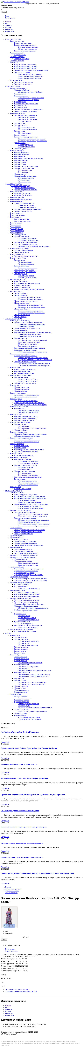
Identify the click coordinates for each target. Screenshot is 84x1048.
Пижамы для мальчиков (27, 278)
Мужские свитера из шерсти (29, 588)
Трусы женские (19, 479)
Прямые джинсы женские (28, 344)
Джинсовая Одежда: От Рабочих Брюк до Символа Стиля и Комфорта (29, 748)
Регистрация (10, 18)
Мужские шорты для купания (25, 631)
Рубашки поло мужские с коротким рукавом (30, 579)
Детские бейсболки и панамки (25, 115)
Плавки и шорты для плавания (21, 629)
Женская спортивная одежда (20, 354)
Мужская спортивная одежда (20, 510)
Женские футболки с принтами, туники (29, 450)
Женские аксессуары (17, 150)
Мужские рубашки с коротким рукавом (28, 569)
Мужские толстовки (17, 590)
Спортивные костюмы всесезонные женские (35, 360)
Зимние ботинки (24, 698)
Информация (10, 949)
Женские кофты (15, 385)
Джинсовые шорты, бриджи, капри (27, 328)
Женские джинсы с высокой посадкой (32, 340)
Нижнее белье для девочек (24, 270)
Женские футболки (17, 444)
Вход (7, 16)
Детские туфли (19, 653)
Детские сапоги (20, 651)
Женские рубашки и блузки (20, 422)
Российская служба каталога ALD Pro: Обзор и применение (24, 778)
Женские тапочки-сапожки (28, 47)
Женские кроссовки (21, 665)
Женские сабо (19, 678)
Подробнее (5, 742)
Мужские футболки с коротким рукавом (33, 608)
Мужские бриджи (20, 559)
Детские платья (15, 227)
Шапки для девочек (25, 145)
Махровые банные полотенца (25, 64)
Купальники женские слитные (25, 397)
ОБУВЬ (8, 633)
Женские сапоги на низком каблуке (31, 684)
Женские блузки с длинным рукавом (32, 428)
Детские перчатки (20, 125)
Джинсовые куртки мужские (25, 541)
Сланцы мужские (20, 713)
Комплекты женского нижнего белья (27, 477)
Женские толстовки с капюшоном (26, 442)
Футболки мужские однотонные (26, 610)
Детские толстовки (17, 231)
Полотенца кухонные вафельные (30, 76)
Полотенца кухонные (22, 72)
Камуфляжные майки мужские (29, 506)
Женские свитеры (20, 391)
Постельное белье (16, 80)
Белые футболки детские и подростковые (33, 246)
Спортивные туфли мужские (29, 717)
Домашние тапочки (17, 41)
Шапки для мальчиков (26, 147)
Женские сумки (24, 172)
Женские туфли (20, 688)
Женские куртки (16, 399)
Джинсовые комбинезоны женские (31, 324)
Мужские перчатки (21, 96)
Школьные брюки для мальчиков (30, 299)
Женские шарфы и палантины (25, 176)
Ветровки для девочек (22, 193)
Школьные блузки (21, 293)
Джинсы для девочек (26, 205)
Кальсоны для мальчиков (27, 268)
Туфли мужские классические (29, 719)
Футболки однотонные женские (26, 451)
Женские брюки (16, 367)
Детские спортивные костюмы (25, 190)
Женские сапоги (20, 680)
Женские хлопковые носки (28, 412)
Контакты (9, 29)
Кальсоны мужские (25, 623)
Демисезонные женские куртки (26, 401)
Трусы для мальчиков (26, 264)
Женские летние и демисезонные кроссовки (34, 670)
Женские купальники (18, 393)
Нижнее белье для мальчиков (25, 272)
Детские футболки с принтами (25, 242)
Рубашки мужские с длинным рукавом (28, 575)
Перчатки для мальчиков (27, 129)
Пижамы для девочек (26, 276)
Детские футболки (16, 233)
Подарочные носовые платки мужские (28, 109)
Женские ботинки (20, 661)
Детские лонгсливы (21, 236)
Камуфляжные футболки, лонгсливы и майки (31, 504)
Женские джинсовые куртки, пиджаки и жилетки (32, 332)
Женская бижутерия (21, 152)
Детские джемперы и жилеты (21, 199)
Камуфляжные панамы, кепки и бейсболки (30, 498)
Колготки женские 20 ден (28, 379)
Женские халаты (20, 55)
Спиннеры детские (21, 149)
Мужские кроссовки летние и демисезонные (35, 708)
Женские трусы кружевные (28, 483)
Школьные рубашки (21, 309)
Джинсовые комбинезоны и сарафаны (28, 322)
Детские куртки (15, 217)
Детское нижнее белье (18, 258)
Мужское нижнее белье (18, 612)
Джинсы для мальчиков (27, 207)
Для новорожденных (17, 279)
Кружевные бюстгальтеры (28, 461)
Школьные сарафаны (22, 315)
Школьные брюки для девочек (29, 297)
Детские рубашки (16, 229)
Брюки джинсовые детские (24, 203)
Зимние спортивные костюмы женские (33, 358)
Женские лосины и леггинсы (25, 383)
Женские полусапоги (22, 672)
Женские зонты (19, 156)
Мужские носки (20, 614)
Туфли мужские (20, 715)
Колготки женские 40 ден (28, 381)
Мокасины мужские (21, 700)
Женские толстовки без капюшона (27, 440)
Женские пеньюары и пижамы (25, 465)
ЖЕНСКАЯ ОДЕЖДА (13, 319)
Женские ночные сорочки (28, 475)
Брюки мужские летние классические (28, 532)
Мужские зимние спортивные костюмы (33, 514)
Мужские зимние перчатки (28, 100)
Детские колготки (16, 213)
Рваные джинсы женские (27, 346)
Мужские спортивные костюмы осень (32, 516)
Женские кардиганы (21, 389)
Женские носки (19, 408)
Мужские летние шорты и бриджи (22, 557)
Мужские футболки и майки (20, 598)
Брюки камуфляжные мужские (25, 494)
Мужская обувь (15, 694)
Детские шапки (19, 143)
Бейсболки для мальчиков (28, 119)
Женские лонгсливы (21, 446)
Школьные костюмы (21, 303)
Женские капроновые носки (28, 410)
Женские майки (20, 448)
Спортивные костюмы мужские (26, 512)
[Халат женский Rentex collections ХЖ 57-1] (9, 928)
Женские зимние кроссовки (28, 667)
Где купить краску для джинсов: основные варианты (22, 843)
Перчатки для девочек (26, 127)
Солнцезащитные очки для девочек (31, 139)
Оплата (8, 27)
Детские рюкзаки (20, 135)
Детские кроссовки (21, 639)
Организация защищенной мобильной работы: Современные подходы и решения (33, 795)
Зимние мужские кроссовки (28, 704)
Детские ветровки (16, 192)
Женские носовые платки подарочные (28, 158)
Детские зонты (19, 123)
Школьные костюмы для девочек (30, 305)
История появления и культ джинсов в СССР (19, 764)
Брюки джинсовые (21, 539)
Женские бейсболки (21, 154)
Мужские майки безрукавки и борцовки (29, 604)
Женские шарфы (24, 182)
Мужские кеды (24, 706)
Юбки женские (15, 487)
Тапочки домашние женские (24, 45)
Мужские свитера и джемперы (21, 582)
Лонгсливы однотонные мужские (26, 600)
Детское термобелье (21, 266)
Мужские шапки (20, 106)
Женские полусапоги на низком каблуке (33, 676)
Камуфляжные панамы (26, 500)
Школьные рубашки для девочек (30, 311)
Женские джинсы (20, 338)
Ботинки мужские (20, 696)
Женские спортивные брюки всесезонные (34, 364)
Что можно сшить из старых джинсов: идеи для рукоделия (24, 827)
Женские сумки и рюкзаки (24, 168)
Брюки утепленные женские (24, 369)
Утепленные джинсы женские (25, 350)
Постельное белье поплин (23, 82)
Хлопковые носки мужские (28, 620)
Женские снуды (24, 180)
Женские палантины (26, 178)
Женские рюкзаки (25, 170)
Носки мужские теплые (27, 618)
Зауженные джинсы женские (29, 342)
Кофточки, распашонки (23, 285)
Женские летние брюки (23, 371)
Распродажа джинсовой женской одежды (29, 348)
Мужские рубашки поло (19, 577)
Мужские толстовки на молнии (26, 592)
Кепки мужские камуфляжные (29, 502)
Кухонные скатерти (17, 61)
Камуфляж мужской (17, 493)
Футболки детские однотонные (25, 244)
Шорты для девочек (21, 252)
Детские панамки (24, 121)
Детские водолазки (17, 197)
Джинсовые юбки (20, 330)
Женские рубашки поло (18, 432)
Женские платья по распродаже (25, 416)
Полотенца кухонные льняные (29, 78)
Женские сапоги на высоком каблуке (32, 682)
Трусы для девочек (25, 262)
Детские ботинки (20, 637)
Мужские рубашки (17, 567)
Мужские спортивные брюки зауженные (33, 520)
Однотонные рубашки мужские (26, 571)
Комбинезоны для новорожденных (27, 283)
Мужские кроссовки (21, 702)
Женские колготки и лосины (20, 375)
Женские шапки (20, 174)
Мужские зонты (20, 94)
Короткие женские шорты (23, 455)
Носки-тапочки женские (27, 49)
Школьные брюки (20, 295)
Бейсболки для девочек (27, 117)
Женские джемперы (21, 387)
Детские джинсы (16, 201)
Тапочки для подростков (23, 43)
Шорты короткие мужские (28, 563)
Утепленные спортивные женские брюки (33, 365)
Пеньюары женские (25, 467)
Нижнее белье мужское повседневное (28, 625)
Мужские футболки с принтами (26, 606)
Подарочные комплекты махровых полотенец (31, 70)
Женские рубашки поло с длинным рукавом (30, 434)
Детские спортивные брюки (24, 188)
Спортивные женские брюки (25, 362)
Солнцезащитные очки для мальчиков (32, 141)
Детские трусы (19, 260)
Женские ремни (20, 164)
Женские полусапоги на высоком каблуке (34, 674)
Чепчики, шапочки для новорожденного (29, 289)
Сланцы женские (20, 692)
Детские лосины (16, 223)
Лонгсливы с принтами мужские (26, 602)
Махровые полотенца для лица (25, 66)
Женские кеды (23, 668)
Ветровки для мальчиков (23, 195)
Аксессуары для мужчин (19, 88)
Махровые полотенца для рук (25, 68)
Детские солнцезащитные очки (25, 137)
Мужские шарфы (20, 107)
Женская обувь (15, 655)
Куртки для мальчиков (22, 221)
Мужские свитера (20, 586)
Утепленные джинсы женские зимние (32, 352)
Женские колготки (21, 377)
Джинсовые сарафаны (26, 326)
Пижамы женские (25, 469)
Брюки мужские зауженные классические (29, 530)
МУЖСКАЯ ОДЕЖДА (13, 491)
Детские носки (15, 225)
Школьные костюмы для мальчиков (31, 307)
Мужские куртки (16, 547)
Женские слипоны (21, 686)
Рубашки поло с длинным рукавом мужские (30, 580)
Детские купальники (17, 215)
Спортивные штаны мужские (25, 518)
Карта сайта (9, 31)
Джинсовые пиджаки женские (29, 336)
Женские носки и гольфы (19, 407)
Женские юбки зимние (22, 489)
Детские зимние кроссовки (28, 641)
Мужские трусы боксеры (27, 627)
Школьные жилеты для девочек (26, 301)
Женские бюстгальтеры (22, 459)
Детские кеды (23, 643)
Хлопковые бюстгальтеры (28, 463)
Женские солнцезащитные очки (26, 166)
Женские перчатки (21, 160)
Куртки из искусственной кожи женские (29, 403)
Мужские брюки (16, 528)
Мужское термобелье (22, 622)
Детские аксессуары (17, 113)
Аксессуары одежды (12, 86)
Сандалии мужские (21, 710)
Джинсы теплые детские (23, 211)
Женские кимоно (24, 473)
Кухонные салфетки (17, 57)
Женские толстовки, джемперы (21, 438)
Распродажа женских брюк (24, 373)
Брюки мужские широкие (23, 534)
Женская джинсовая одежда (20, 321)
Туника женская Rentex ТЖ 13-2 (17, 989)
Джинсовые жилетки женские (29, 334)
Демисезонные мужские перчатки (31, 98)
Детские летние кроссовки (28, 645)
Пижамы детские (20, 274)
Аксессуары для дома (13, 39)
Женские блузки (20, 424)
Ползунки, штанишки (22, 287)
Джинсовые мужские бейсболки (30, 92)
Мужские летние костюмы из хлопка (23, 555)
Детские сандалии (21, 649)
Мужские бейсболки (21, 90)
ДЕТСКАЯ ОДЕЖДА (13, 184)
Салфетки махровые (21, 59)
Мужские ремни (20, 102)
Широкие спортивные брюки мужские (32, 526)
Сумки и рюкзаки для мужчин (25, 111)
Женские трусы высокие (27, 481)
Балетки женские (20, 657)
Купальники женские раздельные (26, 395)
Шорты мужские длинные (28, 565)
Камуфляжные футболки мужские (31, 508)
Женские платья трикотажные (25, 418)
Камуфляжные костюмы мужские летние (29, 496)
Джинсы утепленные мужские (25, 543)
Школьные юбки (20, 317)
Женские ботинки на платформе (30, 663)
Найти (4, 12)
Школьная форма (16, 291)
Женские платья (16, 414)
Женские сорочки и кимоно (24, 471)
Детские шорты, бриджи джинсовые (27, 209)
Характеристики (11, 951)
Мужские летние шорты (23, 561)
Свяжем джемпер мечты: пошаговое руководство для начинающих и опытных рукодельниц (37, 873)
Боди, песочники (20, 281)
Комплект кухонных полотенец (30, 74)
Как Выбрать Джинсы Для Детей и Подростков (20, 732)
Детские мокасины (21, 647)
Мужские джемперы (21, 584)
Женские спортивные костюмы (25, 356)
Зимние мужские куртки (23, 549)
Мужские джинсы (16, 537)
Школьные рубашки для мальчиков (31, 313)
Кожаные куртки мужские (24, 551)
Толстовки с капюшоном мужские (27, 596)
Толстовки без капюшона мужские (27, 594)
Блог (7, 23)
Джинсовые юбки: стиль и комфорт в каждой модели (22, 857)
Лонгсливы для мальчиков (28, 240)
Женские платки (20, 162)
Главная (8, 21)
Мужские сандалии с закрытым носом (32, 711)
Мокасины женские (21, 690)
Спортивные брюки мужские (29, 522)
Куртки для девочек (21, 219)
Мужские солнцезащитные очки (26, 104)
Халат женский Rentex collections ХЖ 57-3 (21, 991)
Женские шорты (16, 453)
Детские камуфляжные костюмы (26, 256)
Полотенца (14, 63)
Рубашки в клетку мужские (24, 573)
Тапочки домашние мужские (25, 51)
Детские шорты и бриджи (19, 248)
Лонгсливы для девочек (27, 238)
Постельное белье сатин (23, 84)
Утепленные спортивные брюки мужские (34, 524)
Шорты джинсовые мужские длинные (28, 545)
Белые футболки (20, 235)
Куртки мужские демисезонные (26, 553)
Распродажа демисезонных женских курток (30, 405)
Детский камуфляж (17, 254)
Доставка (8, 25)
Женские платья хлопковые (24, 420)
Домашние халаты (16, 53)
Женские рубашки (21, 430)
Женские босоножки (21, 659)
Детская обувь (15, 635)
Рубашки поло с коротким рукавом (27, 436)
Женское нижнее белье (18, 457)
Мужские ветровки (17, 536)
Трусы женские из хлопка (28, 485)
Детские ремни (19, 131)
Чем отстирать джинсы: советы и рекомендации (20, 811)
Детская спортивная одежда (20, 186)
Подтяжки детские (25, 133)
